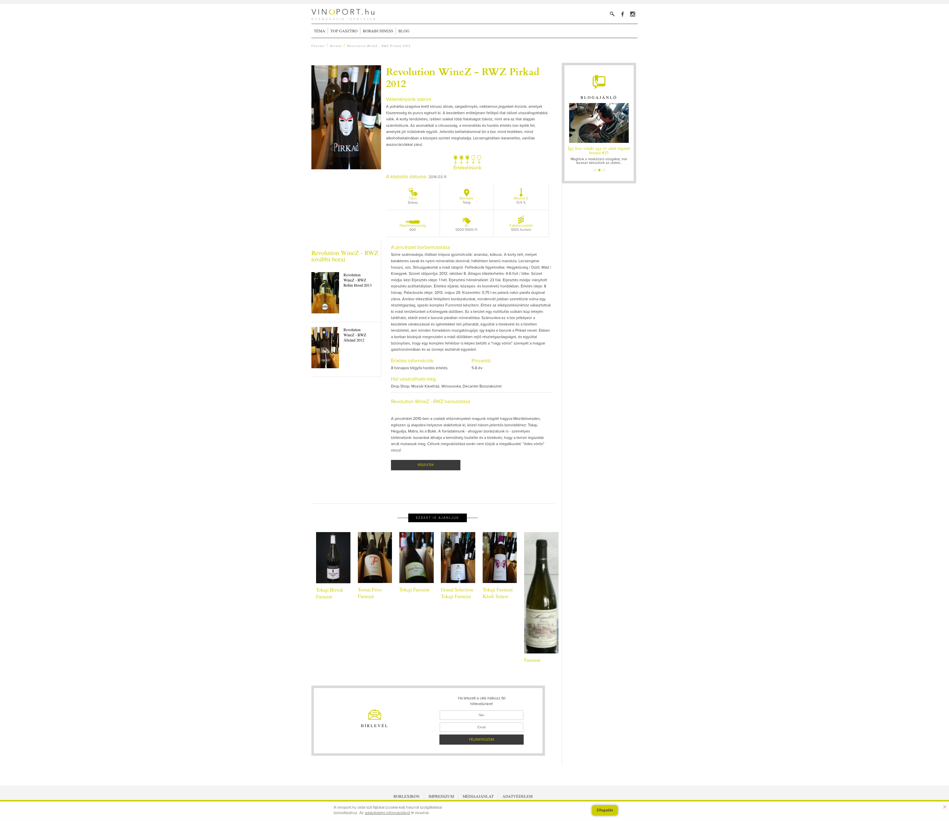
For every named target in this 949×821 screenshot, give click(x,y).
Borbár (336, 46)
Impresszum (441, 796)
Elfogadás (605, 810)
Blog (404, 30)
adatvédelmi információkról (387, 813)
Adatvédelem (517, 796)
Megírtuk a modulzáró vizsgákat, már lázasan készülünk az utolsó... (599, 155)
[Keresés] (612, 14)
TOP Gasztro (344, 30)
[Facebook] (622, 14)
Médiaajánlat (478, 796)
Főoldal (318, 46)
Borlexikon (406, 796)
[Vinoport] (632, 14)
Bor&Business (378, 30)
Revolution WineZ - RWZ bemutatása (430, 401)
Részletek (426, 465)
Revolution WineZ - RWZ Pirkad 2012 (462, 77)
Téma (319, 30)
